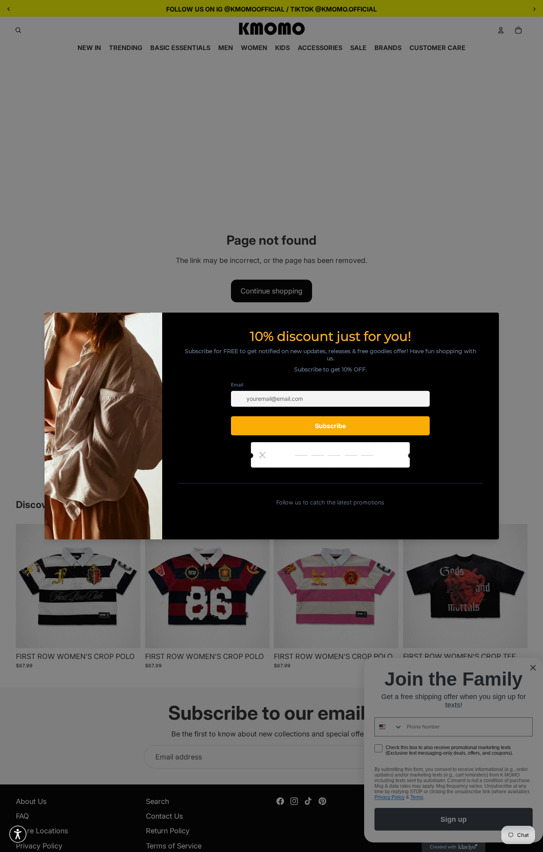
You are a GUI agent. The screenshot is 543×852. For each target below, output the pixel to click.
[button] (18, 834)
